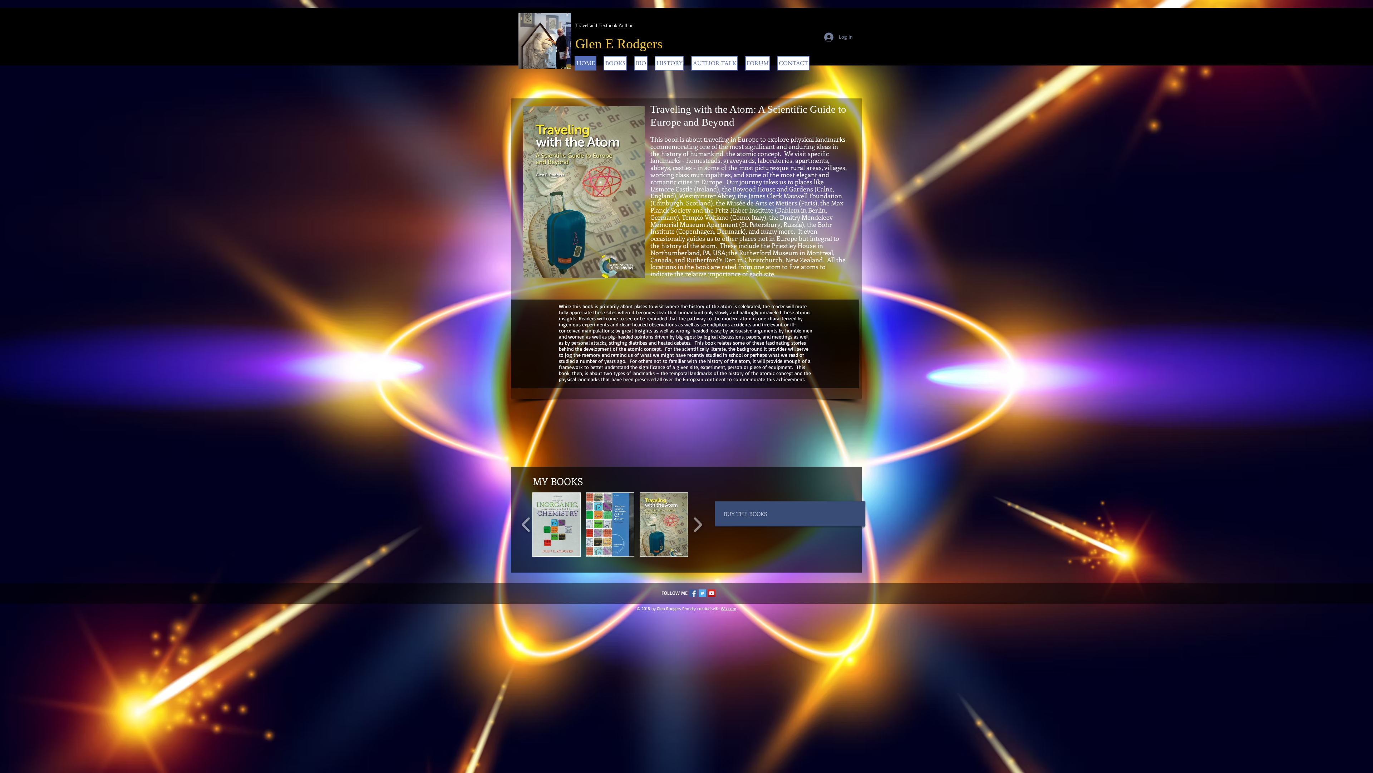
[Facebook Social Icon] (693, 593)
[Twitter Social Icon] (702, 593)
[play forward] (698, 524)
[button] (556, 524)
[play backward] (526, 524)
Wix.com (728, 608)
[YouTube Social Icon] (711, 593)
